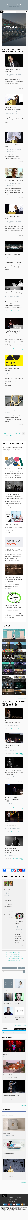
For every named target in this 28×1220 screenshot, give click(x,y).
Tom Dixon (6, 1017)
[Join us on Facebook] (13, 968)
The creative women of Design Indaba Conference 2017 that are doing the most (14, 496)
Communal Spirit (7, 1075)
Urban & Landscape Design (19, 693)
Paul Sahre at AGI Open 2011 (14, 181)
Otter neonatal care (8, 1153)
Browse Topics (22, 698)
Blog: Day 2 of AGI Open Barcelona (12, 369)
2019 (9, 954)
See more (23, 865)
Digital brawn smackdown (13, 254)
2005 (15, 958)
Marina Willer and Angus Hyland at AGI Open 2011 (13, 108)
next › (17, 436)
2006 (12, 958)
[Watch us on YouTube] (14, 1204)
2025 (9, 952)
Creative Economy (14, 335)
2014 (6, 956)
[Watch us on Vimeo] (17, 1204)
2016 (18, 954)
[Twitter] (12, 870)
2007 (9, 958)
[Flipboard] (20, 870)
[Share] (23, 870)
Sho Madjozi (6, 1054)
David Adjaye (7, 1004)
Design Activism (7, 660)
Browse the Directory (20, 1025)
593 (16, 433)
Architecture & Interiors (6, 646)
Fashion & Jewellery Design (8, 666)
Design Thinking (14, 296)
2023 (15, 952)
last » (21, 436)
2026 (6, 952)
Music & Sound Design (18, 686)
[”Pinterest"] (21, 968)
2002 (9, 960)
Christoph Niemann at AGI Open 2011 (13, 70)
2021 (22, 952)
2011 (15, 956)
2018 (12, 954)
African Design (6, 640)
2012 (12, 956)
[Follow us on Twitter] (6, 968)
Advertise (10, 1197)
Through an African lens (12, 524)
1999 (15, 960)
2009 (22, 956)
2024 (12, 952)
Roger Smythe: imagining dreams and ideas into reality (13, 293)
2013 (9, 956)
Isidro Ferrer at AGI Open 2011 (12, 146)
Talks (6, 296)
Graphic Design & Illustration (13, 75)
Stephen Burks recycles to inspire (13, 746)
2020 (6, 954)
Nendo (16, 990)
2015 (22, 954)
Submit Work (18, 1197)
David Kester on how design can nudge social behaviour (13, 722)
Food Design (6, 674)
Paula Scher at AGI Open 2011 (12, 217)
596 (7, 436)
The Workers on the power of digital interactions (14, 825)
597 (11, 436)
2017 (15, 954)
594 (20, 433)
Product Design (7, 694)
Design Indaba (7, 990)
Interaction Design (7, 687)
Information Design (19, 680)
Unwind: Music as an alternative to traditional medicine (12, 799)
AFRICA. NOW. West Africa (13, 550)
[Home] (14, 4)
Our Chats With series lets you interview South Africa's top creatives (13, 579)
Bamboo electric (10, 408)
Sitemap (15, 1199)
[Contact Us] (24, 1204)
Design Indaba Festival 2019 (13, 469)
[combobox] (20, 12)
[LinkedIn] (18, 870)
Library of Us (10, 26)
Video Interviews (10, 74)
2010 (18, 956)
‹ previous (9, 433)
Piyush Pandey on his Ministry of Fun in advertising (14, 332)
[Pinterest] (15, 870)
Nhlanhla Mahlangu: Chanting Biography (11, 1096)
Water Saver (6, 1133)
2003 (22, 958)
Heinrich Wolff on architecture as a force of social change (12, 850)
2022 (18, 952)
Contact (16, 1196)
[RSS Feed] (22, 1204)
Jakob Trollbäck (7, 1174)
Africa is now (8, 889)
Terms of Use (11, 1201)
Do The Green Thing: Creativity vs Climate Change (14, 606)
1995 (18, 960)
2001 (12, 960)
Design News (8, 257)
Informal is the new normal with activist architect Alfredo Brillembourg (14, 772)
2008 (6, 958)
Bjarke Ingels (18, 1004)
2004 (18, 958)
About (10, 1196)
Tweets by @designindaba (9, 1033)
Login (9, 1199)
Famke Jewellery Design (19, 1018)
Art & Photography (19, 647)
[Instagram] (11, 1204)
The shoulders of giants (19, 922)
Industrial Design (7, 680)
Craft (4, 653)
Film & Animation (19, 667)
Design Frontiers (8, 892)
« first (5, 433)
